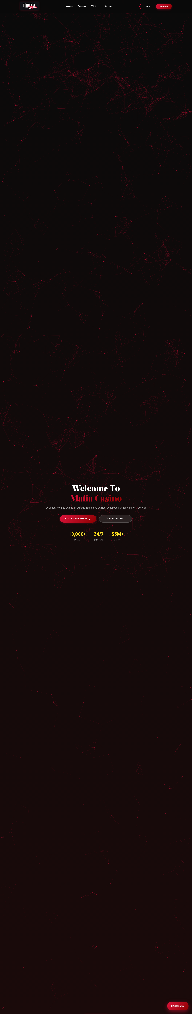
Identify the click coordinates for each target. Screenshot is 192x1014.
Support (108, 6)
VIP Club (95, 6)
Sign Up (164, 6)
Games (69, 6)
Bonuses (82, 6)
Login (147, 6)
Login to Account (115, 519)
